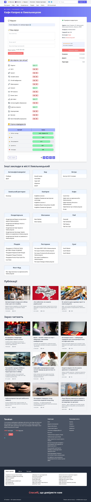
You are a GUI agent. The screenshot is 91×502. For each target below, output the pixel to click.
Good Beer (37, 178)
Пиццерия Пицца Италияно (14, 255)
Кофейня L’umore (39, 196)
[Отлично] (24, 49)
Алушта (71, 424)
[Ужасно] (17, 49)
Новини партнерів (41, 2)
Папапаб (65, 219)
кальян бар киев (36, 479)
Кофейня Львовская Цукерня (42, 207)
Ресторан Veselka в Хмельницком (44, 251)
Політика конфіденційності (55, 430)
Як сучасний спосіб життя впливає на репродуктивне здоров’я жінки (55, 449)
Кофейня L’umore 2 (39, 202)
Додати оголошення (53, 424)
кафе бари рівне (63, 481)
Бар (18, 5)
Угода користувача (52, 428)
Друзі (7, 178)
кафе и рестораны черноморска (40, 482)
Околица (8, 196)
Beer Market (37, 219)
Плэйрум (8, 176)
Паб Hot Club (67, 226)
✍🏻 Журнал (25, 2)
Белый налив (38, 176)
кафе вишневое (62, 484)
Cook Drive (66, 196)
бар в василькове (10, 484)
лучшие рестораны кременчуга (13, 481)
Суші (37, 5)
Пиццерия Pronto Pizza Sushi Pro (15, 257)
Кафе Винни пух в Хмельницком (72, 207)
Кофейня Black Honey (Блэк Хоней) (44, 205)
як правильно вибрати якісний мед (14, 476)
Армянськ (71, 428)
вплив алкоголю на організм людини (68, 474)
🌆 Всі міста (18, 2)
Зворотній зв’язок (52, 426)
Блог (49, 422)
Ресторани (7, 5)
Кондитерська (24, 5)
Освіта (42, 5)
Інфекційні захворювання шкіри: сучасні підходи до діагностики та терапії (44, 369)
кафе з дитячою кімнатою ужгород (67, 482)
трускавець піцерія (36, 481)
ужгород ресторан (36, 477)
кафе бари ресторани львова (66, 479)
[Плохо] (19, 49)
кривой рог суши (36, 484)
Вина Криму (38, 221)
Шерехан (37, 183)
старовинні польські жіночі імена (14, 474)
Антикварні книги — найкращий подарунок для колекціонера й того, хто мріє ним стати (73, 339)
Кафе (13, 5)
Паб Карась (66, 224)
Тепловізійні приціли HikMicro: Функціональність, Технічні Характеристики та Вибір (15, 369)
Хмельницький (70, 37)
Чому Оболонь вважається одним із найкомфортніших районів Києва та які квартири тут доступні (73, 400)
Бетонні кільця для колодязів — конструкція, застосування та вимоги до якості (56, 444)
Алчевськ (71, 426)
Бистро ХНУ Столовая (69, 176)
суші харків (8, 479)
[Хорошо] (22, 49)
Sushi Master (66, 248)
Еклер (64, 209)
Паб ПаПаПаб (67, 221)
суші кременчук (9, 482)
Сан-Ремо (8, 260)
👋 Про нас (11, 2)
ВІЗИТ (36, 186)
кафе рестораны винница (65, 477)
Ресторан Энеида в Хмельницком (44, 262)
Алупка (71, 422)
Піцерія (32, 5)
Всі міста (50, 432)
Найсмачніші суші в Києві (54, 437)
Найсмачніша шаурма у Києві (55, 434)
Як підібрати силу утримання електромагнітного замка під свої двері (56, 458)
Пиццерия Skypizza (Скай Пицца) (15, 252)
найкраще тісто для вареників (39, 474)
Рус (6, 434)
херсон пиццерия (10, 477)
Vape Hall (37, 181)
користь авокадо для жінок (65, 476)
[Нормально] (20, 49)
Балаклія (71, 430)
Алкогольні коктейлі (37, 476)
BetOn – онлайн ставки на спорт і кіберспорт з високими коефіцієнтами (44, 339)
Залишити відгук (73, 50)
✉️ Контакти (32, 2)
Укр (11, 434)
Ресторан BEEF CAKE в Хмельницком (45, 248)
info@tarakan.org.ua (81, 499)
